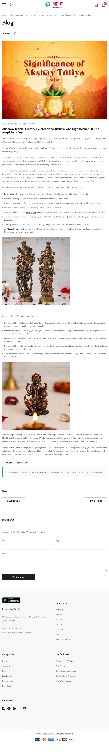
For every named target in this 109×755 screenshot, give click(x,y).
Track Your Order (63, 680)
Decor (5, 661)
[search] (11, 4)
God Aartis (60, 666)
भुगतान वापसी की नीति (63, 639)
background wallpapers (66, 671)
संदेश (4, 553)
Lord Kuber (31, 212)
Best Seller (7, 685)
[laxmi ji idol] (36, 395)
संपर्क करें (59, 614)
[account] (96, 4)
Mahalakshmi (13, 229)
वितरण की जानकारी (62, 634)
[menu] (4, 5)
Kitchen (5, 671)
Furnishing (7, 676)
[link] (11, 600)
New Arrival (7, 680)
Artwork (6, 666)
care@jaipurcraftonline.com (20, 632)
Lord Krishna (10, 194)
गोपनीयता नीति (60, 619)
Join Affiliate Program (66, 676)
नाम (3, 541)
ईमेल (57, 541)
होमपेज (4, 15)
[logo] (54, 5)
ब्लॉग (11, 15)
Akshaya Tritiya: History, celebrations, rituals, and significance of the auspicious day (50, 130)
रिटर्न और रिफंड (61, 629)
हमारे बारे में (59, 609)
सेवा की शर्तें (59, 624)
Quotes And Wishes (64, 661)
